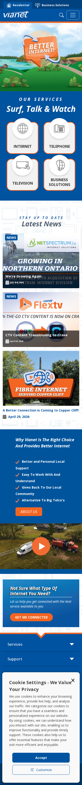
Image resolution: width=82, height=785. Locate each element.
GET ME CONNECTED (31, 617)
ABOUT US (28, 511)
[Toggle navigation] (73, 15)
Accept (41, 757)
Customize (44, 770)
